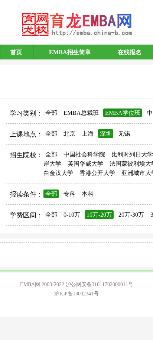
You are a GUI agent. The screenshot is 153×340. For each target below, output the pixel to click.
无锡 (124, 133)
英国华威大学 (85, 164)
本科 (88, 194)
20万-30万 (131, 214)
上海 (88, 133)
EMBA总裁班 (81, 113)
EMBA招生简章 (70, 52)
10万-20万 (99, 214)
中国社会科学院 (84, 154)
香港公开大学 (97, 173)
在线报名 (129, 52)
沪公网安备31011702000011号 (99, 284)
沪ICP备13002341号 (76, 294)
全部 (51, 113)
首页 (16, 52)
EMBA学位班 (122, 113)
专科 (69, 194)
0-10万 (72, 214)
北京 (69, 133)
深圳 (106, 133)
